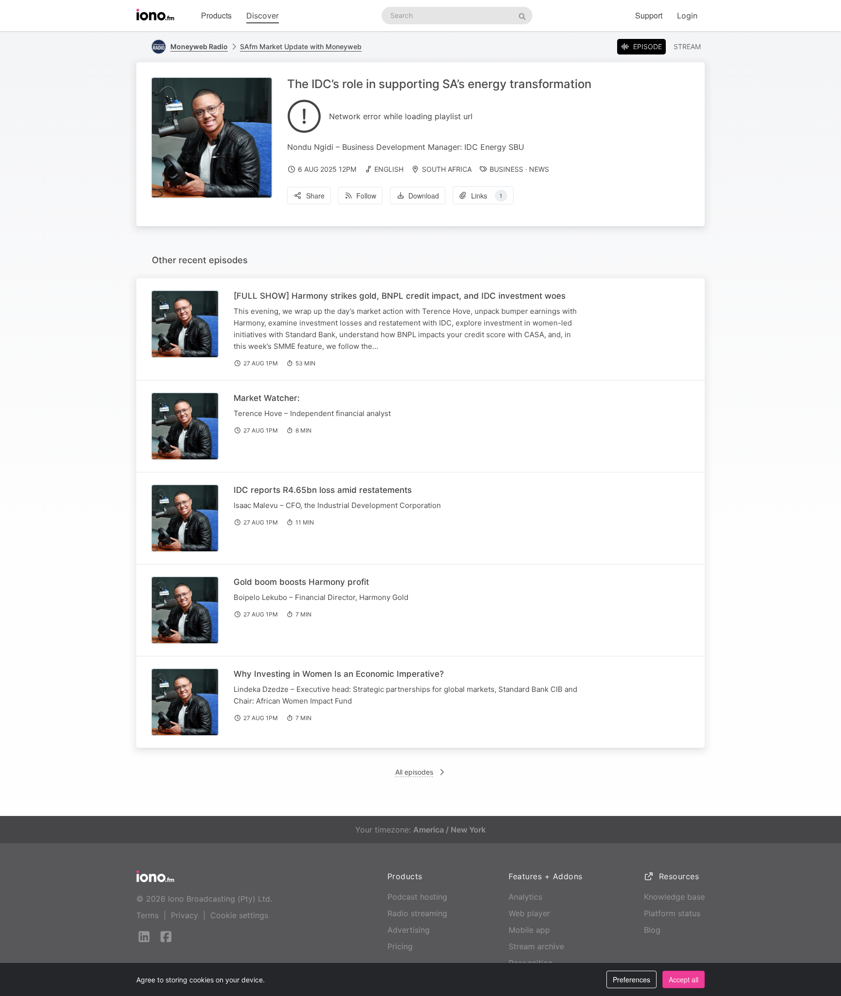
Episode (647, 46)
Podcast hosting (417, 897)
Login (687, 15)
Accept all (683, 979)
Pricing (400, 946)
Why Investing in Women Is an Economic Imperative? (339, 674)
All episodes (414, 772)
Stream (687, 46)
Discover (262, 15)
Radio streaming (417, 913)
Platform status (672, 913)
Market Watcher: (267, 398)
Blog (652, 930)
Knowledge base (674, 897)
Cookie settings (239, 915)
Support (648, 15)
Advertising (408, 930)
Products (216, 15)
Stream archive (536, 946)
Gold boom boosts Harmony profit (301, 582)
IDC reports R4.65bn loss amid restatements (323, 490)
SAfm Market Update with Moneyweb (301, 46)
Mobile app (529, 930)
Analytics (525, 897)
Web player (529, 913)
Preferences (631, 979)
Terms (147, 915)
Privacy (184, 915)
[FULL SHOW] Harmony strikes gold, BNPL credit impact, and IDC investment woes (400, 296)
